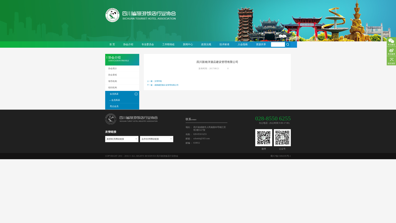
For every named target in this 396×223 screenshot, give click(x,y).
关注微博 (391, 54)
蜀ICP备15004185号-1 (280, 156)
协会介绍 (128, 44)
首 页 (112, 44)
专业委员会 (148, 44)
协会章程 (112, 75)
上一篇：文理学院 (154, 81)
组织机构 (112, 87)
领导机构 (112, 81)
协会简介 (112, 68)
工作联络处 (168, 44)
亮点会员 (114, 106)
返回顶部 (391, 63)
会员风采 (114, 94)
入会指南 (243, 44)
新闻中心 (188, 44)
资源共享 (261, 44)
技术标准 (224, 44)
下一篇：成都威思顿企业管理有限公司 (163, 85)
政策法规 (206, 44)
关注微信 (391, 45)
